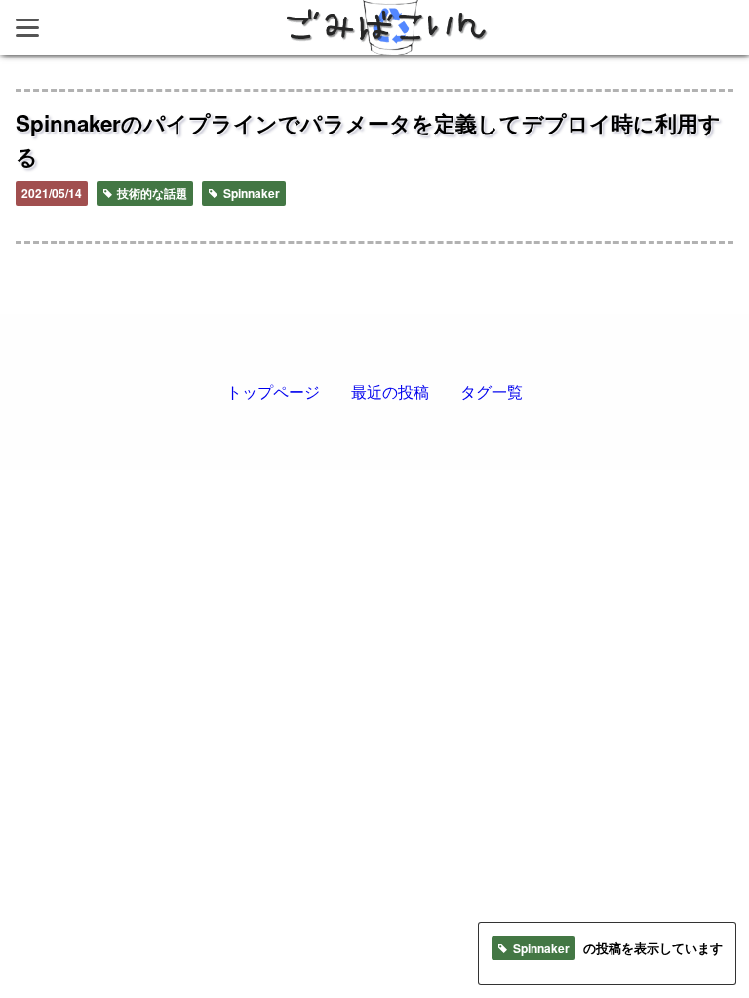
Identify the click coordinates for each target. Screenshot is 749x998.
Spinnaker (250, 193)
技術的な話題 (150, 193)
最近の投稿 (390, 391)
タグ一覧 (491, 391)
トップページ (273, 391)
